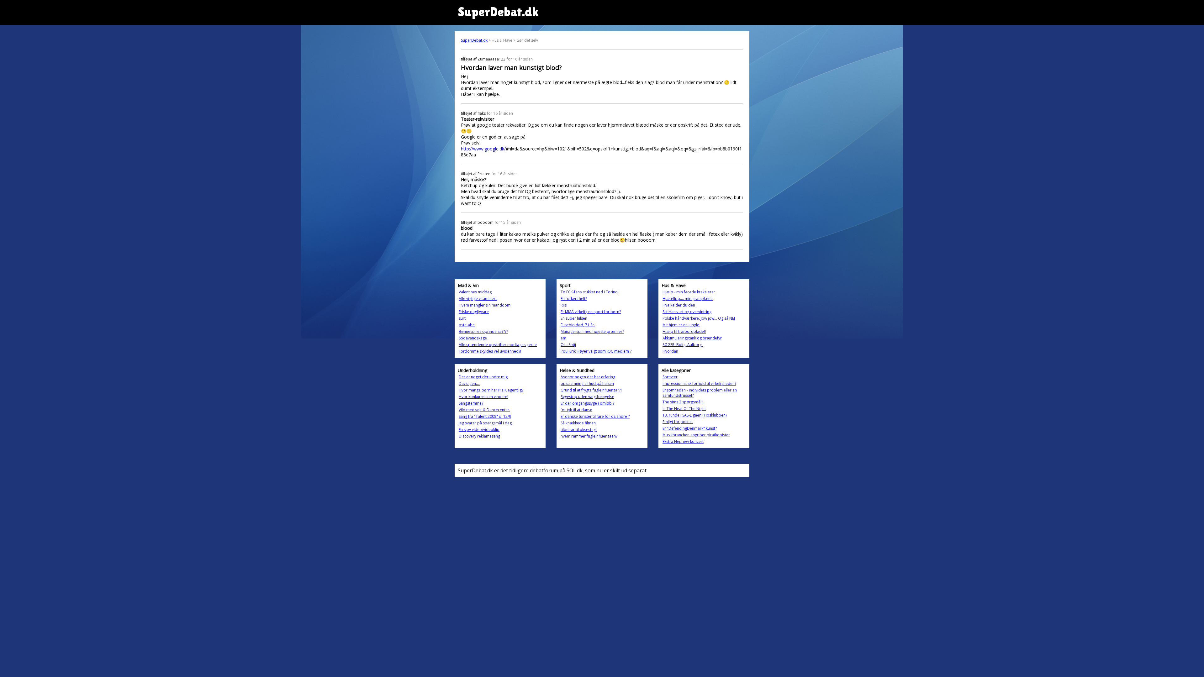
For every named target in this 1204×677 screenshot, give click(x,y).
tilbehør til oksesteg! (579, 429)
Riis (564, 305)
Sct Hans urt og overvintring (687, 311)
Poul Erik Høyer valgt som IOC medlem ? (596, 351)
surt (462, 318)
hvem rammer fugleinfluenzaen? (589, 436)
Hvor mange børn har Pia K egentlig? (491, 390)
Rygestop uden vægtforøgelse (587, 396)
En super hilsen (574, 318)
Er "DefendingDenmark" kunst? (690, 428)
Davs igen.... (469, 383)
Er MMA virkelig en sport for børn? (591, 311)
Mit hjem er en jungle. (681, 325)
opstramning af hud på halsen (587, 383)
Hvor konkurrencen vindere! (483, 396)
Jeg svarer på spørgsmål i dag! (486, 423)
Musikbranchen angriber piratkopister (696, 435)
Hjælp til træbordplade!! (684, 331)
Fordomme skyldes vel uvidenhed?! (490, 351)
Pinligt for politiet (678, 421)
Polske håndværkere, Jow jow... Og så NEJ (699, 318)
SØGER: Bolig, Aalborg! (683, 344)
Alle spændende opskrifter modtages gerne (498, 344)
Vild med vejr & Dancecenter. (484, 409)
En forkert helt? (574, 298)
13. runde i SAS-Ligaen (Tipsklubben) (694, 415)
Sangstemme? (471, 403)
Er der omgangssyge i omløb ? (587, 403)
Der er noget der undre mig (483, 377)
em (563, 338)
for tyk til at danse (576, 409)
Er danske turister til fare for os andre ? (595, 416)
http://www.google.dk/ (483, 149)
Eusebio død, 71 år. (578, 325)
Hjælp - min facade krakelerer (689, 292)
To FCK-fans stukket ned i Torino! (590, 292)
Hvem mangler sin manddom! (485, 305)
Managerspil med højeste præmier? (592, 331)
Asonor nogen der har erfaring (588, 377)
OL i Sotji (568, 344)
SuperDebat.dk (474, 40)
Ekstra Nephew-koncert (683, 441)
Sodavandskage (473, 338)
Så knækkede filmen (578, 423)
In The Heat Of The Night (684, 408)
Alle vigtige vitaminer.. (478, 298)
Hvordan (670, 351)
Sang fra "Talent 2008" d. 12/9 (485, 416)
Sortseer (670, 377)
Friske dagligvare (474, 311)
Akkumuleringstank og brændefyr (692, 338)
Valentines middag (475, 292)
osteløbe (467, 325)
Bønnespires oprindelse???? (483, 331)
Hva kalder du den (679, 305)
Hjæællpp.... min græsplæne (688, 298)
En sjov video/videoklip (479, 429)
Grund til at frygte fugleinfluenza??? (591, 390)
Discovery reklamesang (479, 436)
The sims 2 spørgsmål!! (683, 402)
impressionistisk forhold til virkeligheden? (699, 383)
